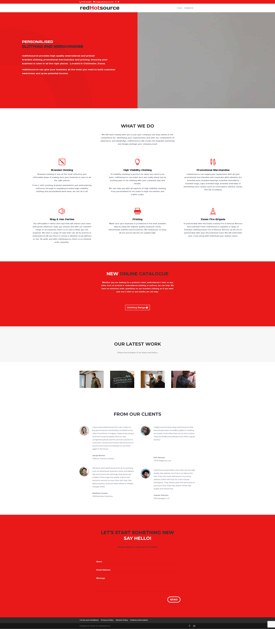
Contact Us (188, 8)
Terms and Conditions (89, 620)
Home (179, 8)
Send (174, 599)
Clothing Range (136, 307)
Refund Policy (122, 620)
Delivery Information (139, 620)
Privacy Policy (107, 620)
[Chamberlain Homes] (91, 387)
